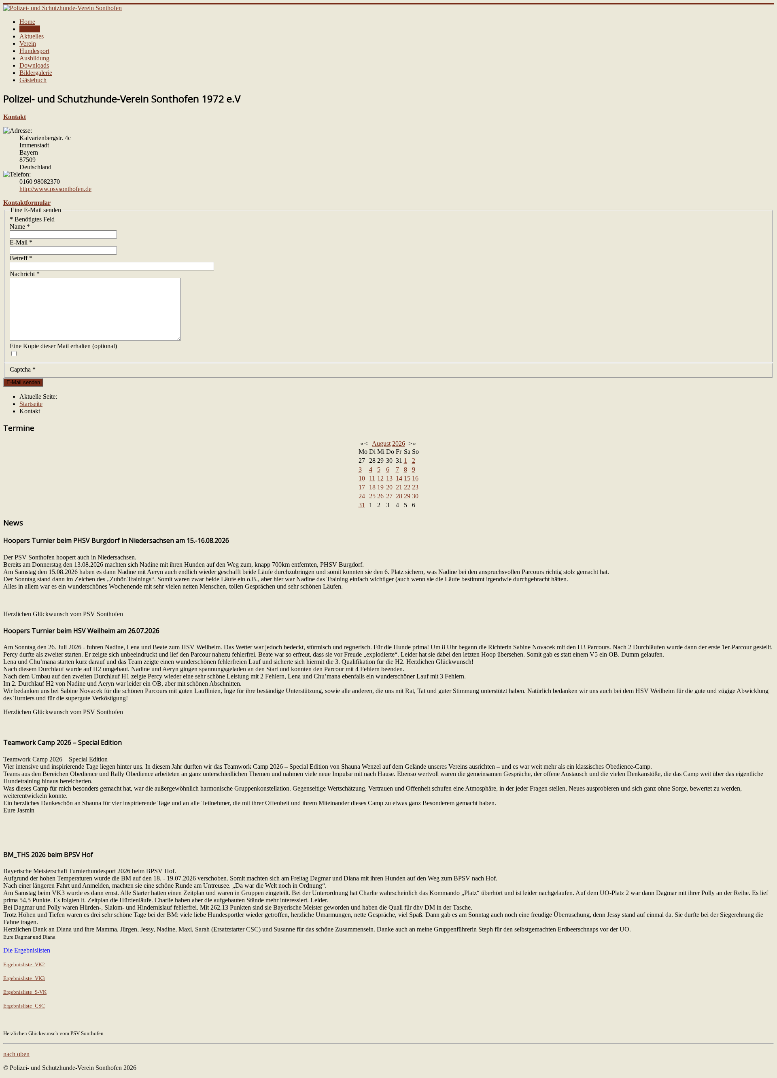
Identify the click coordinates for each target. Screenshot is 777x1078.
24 (362, 496)
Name (20, 226)
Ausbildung (34, 58)
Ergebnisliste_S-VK (25, 992)
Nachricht (25, 273)
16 (415, 478)
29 (407, 496)
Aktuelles (31, 36)
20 (389, 487)
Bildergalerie (35, 72)
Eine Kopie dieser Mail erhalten (50, 345)
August (381, 443)
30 (415, 496)
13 (389, 478)
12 (380, 478)
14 (399, 478)
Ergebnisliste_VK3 (24, 978)
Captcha (23, 369)
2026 (398, 443)
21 (399, 487)
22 (407, 487)
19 (380, 487)
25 (372, 496)
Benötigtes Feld (32, 219)
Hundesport (34, 50)
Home (27, 21)
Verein (27, 43)
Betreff (21, 258)
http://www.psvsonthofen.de (55, 188)
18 (372, 487)
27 (389, 496)
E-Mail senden (23, 382)
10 (362, 478)
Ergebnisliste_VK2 (24, 964)
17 (362, 487)
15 (407, 478)
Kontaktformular (27, 202)
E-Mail (21, 242)
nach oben (16, 1053)
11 (372, 478)
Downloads (34, 65)
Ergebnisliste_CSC (24, 1006)
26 (380, 496)
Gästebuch (33, 80)
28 (399, 496)
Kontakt (29, 29)
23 (415, 487)
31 (362, 505)
